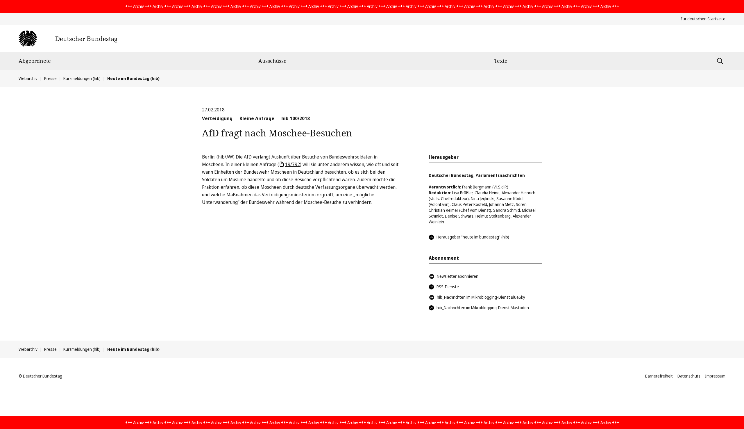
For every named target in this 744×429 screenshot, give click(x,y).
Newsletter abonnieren (457, 276)
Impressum (715, 376)
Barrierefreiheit (659, 376)
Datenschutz (688, 376)
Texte (500, 60)
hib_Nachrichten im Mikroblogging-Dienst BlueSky (481, 297)
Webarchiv (28, 78)
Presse (50, 78)
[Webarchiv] (68, 39)
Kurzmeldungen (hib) (82, 78)
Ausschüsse (272, 60)
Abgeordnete (35, 60)
